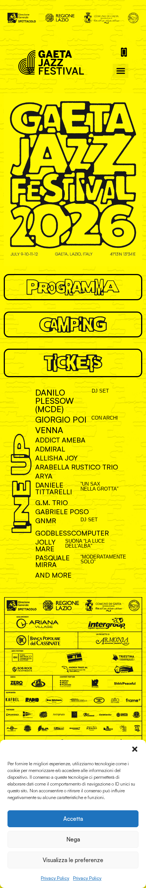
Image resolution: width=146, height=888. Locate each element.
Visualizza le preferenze (73, 860)
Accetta (73, 818)
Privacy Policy (55, 878)
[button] (135, 749)
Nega (73, 839)
